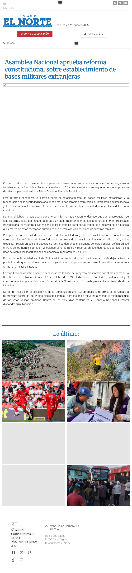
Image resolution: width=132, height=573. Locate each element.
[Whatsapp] (21, 560)
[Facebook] (115, 3)
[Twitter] (120, 3)
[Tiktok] (13, 560)
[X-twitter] (21, 552)
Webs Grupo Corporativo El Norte (64, 527)
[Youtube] (125, 3)
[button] (76, 43)
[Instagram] (29, 552)
